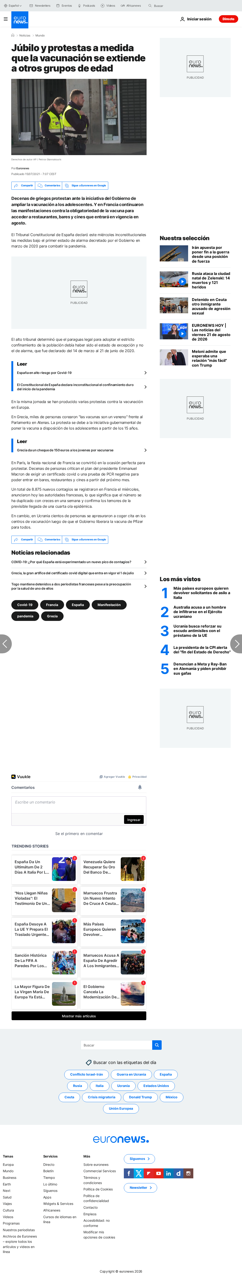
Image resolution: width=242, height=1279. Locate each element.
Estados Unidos (156, 1086)
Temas (8, 1156)
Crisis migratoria (101, 1097)
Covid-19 (24, 604)
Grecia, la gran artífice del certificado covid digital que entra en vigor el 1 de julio (72, 573)
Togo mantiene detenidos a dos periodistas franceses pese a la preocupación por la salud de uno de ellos (71, 586)
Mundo (40, 35)
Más (86, 1156)
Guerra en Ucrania (131, 1074)
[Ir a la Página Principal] (19, 19)
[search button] (150, 5)
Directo (228, 19)
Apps (47, 1197)
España (78, 604)
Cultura (8, 1210)
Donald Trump (140, 1097)
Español (14, 5)
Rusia (77, 1086)
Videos (8, 1217)
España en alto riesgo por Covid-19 (44, 373)
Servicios (50, 1156)
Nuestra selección (185, 238)
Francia (52, 604)
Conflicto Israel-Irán (86, 1074)
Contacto (90, 1207)
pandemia (25, 616)
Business (9, 1178)
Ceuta (69, 1097)
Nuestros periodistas (19, 1230)
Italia (100, 1086)
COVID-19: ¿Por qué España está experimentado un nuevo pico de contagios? (71, 562)
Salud (7, 1197)
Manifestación (109, 604)
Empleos (89, 1214)
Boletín (48, 1171)
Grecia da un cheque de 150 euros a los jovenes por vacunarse (65, 450)
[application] (79, 117)
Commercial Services (99, 1171)
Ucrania (123, 1086)
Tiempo (49, 1178)
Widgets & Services (58, 1204)
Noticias (24, 35)
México (171, 1097)
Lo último (50, 1184)
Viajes (7, 1204)
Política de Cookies (98, 1189)
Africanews (51, 1210)
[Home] (12, 35)
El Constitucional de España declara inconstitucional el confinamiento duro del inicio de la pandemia (75, 387)
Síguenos (50, 1191)
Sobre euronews (95, 1164)
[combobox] (174, 5)
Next (6, 1191)
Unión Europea (121, 1108)
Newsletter (138, 1187)
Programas (11, 1223)
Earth (7, 1184)
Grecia (52, 616)
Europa (8, 1164)
